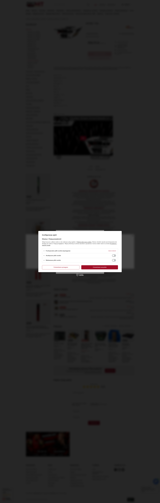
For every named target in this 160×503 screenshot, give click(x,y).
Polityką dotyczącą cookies (84, 242)
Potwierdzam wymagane (61, 267)
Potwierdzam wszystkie (99, 267)
